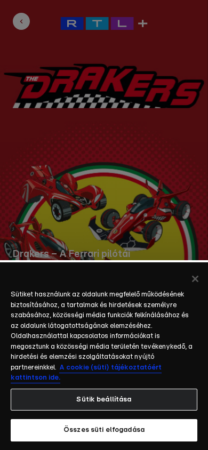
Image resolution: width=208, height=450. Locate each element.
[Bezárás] (195, 279)
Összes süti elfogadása (104, 430)
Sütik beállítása (103, 399)
